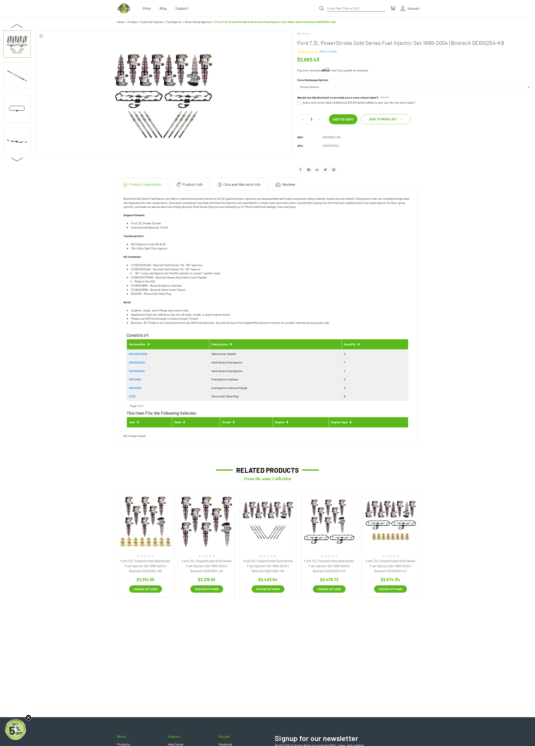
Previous (17, 26)
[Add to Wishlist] (150, 538)
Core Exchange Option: (314, 80)
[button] (16, 730)
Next (17, 159)
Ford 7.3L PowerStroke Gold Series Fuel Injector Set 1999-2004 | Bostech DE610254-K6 (145, 566)
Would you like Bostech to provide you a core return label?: (343, 97)
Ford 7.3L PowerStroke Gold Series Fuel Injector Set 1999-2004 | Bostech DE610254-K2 (207, 566)
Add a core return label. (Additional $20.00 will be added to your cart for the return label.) (359, 102)
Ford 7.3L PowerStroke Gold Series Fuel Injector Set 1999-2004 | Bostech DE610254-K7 (390, 566)
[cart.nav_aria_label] (393, 8)
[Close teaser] (28, 718)
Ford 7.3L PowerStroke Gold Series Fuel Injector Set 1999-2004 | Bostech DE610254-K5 (268, 566)
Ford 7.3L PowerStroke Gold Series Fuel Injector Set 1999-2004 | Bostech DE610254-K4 (329, 566)
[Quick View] (141, 538)
